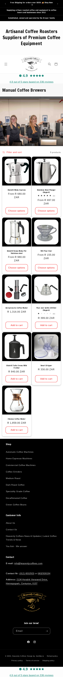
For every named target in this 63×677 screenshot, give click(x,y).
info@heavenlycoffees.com (28, 563)
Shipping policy (48, 660)
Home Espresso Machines (19, 458)
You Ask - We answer (16, 546)
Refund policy (52, 656)
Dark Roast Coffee (15, 485)
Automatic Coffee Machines (20, 452)
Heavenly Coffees (19, 656)
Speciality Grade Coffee (18, 491)
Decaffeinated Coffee (16, 498)
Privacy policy (17, 660)
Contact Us (11, 529)
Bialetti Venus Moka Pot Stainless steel (16, 252)
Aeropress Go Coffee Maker (17, 308)
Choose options (16, 211)
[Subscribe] (47, 631)
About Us (10, 523)
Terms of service (32, 660)
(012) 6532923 (26, 573)
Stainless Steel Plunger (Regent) (46, 191)
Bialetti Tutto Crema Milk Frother (16, 366)
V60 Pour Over (46, 251)
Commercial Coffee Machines (21, 465)
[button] (6, 64)
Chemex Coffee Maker (16, 419)
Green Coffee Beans (16, 504)
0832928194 (44, 573)
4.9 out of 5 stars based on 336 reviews (31, 82)
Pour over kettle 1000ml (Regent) (46, 309)
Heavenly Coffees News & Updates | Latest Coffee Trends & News (31, 538)
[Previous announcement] (5, 4)
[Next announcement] (57, 4)
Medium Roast (13, 478)
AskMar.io (40, 656)
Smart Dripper (46, 365)
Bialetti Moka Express (17, 190)
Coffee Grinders (14, 472)
